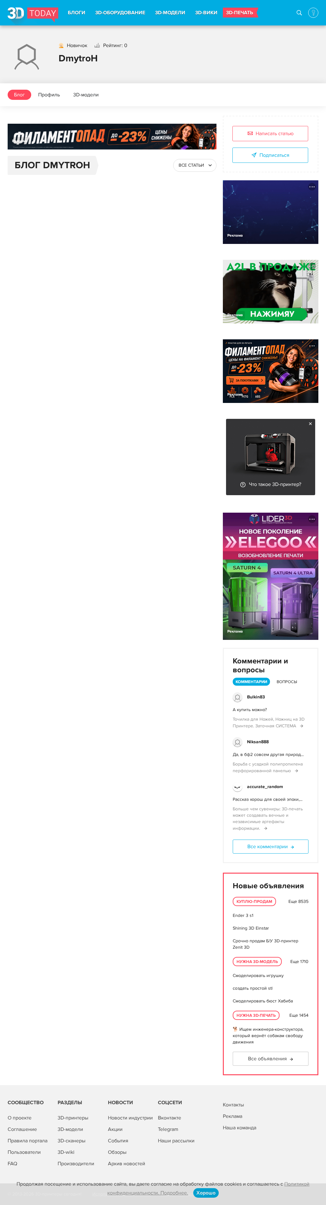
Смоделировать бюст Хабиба (263, 1001)
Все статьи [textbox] (191, 165)
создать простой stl (253, 988)
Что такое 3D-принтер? (275, 484)
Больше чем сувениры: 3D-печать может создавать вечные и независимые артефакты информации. (268, 818)
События (118, 1141)
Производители (76, 1163)
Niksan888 (258, 741)
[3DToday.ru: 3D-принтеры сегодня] (33, 16)
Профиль (49, 95)
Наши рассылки (176, 1141)
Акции (115, 1129)
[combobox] (194, 165)
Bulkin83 (256, 697)
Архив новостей (126, 1163)
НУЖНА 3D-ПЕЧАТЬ (256, 1015)
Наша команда (239, 1128)
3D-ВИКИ (206, 13)
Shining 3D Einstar (251, 928)
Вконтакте (169, 1118)
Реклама (20, 141)
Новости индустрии (130, 1118)
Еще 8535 (298, 901)
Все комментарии (267, 846)
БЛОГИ (76, 13)
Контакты (233, 1105)
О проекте (20, 1118)
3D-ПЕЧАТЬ (239, 13)
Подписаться (274, 155)
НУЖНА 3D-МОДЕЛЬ (257, 961)
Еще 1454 (298, 1015)
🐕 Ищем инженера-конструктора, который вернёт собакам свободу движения (268, 1036)
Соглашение (22, 1129)
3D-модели (86, 95)
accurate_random (265, 786)
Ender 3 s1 (243, 915)
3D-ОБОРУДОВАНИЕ (120, 13)
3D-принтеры (73, 1118)
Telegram (168, 1129)
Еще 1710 (299, 961)
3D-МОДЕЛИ (170, 13)
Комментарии (251, 681)
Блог (19, 95)
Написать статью (275, 133)
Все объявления (267, 1059)
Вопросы (287, 681)
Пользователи (24, 1152)
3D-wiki (66, 1152)
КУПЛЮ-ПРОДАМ (254, 901)
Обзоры (117, 1152)
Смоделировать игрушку (258, 975)
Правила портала (27, 1141)
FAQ (12, 1163)
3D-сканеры (71, 1141)
